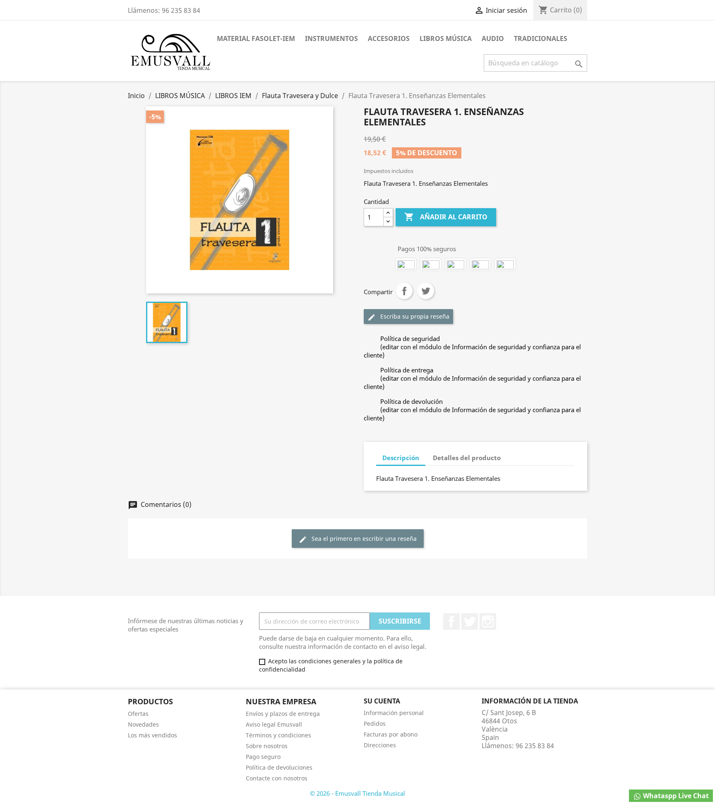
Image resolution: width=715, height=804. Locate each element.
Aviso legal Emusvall (274, 724)
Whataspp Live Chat (675, 795)
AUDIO (493, 38)
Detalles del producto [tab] (467, 458)
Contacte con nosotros (276, 778)
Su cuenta (382, 701)
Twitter (469, 621)
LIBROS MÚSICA (446, 38)
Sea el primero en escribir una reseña (358, 539)
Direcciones (380, 745)
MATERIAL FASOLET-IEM (256, 38)
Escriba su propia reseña (408, 316)
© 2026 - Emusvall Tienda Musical (357, 793)
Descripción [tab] (400, 458)
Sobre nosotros (267, 746)
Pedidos (375, 723)
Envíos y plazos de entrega (283, 714)
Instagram (488, 621)
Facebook (451, 621)
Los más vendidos (152, 735)
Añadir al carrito (445, 217)
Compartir (404, 291)
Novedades (143, 724)
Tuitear (425, 291)
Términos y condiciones (278, 735)
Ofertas (138, 714)
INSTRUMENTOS (331, 38)
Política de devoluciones (279, 767)
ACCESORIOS (389, 38)
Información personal (394, 713)
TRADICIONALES (540, 38)
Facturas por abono (390, 734)
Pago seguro (263, 757)
